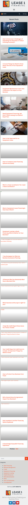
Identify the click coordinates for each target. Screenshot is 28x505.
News (5, 478)
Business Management (9, 467)
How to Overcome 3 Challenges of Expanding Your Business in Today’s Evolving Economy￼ (13, 40)
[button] (14, 9)
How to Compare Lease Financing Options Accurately (13, 162)
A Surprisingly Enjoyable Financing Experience (13, 444)
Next (17, 449)
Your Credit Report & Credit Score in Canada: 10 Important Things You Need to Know (13, 350)
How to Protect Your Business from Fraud (13, 375)
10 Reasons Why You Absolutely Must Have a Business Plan (14, 280)
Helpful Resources (8, 475)
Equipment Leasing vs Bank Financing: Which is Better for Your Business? (13, 233)
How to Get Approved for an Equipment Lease (11, 139)
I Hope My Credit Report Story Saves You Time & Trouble (13, 326)
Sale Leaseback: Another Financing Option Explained (13, 421)
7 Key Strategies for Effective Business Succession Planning (11, 257)
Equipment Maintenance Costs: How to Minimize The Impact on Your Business (13, 90)
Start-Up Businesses (9, 480)
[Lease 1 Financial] (4, 14)
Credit (5, 469)
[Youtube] (17, 502)
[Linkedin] (10, 502)
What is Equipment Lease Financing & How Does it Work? (14, 209)
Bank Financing (8, 465)
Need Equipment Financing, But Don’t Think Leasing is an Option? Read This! (13, 115)
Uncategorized (8, 482)
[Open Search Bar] (19, 14)
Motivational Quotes (9, 477)
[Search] (26, 458)
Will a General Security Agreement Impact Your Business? (13, 398)
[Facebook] (14, 502)
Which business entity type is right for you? (14, 303)
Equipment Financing (9, 471)
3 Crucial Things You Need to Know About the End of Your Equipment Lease (13, 65)
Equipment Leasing (9, 473)
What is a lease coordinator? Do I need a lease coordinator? (14, 185)
